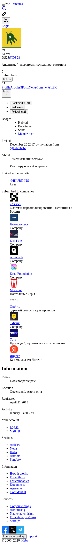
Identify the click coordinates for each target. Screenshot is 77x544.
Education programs (23, 517)
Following (18, 111)
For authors (17, 477)
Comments (46, 87)
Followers (17, 107)
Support (32, 536)
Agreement (17, 488)
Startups (15, 521)
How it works (19, 473)
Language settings (14, 536)
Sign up (15, 430)
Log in (14, 427)
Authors (15, 456)
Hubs (13, 452)
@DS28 (14, 57)
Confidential (18, 492)
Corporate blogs (20, 506)
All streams (15, 4)
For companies (19, 481)
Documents (17, 484)
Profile (6, 87)
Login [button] (5, 26)
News (32, 87)
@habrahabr (18, 148)
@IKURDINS (19, 180)
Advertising (17, 509)
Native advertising (21, 513)
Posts (25, 87)
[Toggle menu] (3, 5)
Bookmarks (20, 103)
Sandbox (15, 459)
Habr (24, 540)
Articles (16, 87)
